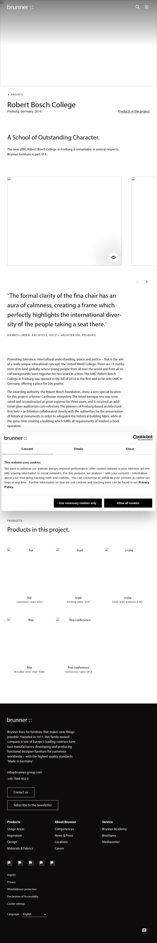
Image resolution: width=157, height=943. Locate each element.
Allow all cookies (128, 503)
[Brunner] (20, 7)
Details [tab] (78, 448)
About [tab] (130, 448)
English (27, 914)
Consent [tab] (27, 448)
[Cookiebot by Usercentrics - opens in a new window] (136, 438)
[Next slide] (147, 282)
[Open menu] (147, 7)
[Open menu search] (137, 7)
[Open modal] (64, 221)
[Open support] (144, 930)
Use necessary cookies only (77, 503)
